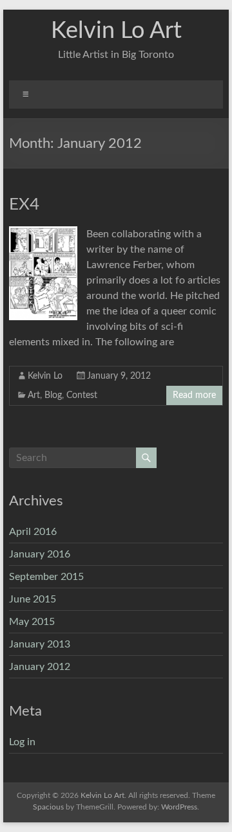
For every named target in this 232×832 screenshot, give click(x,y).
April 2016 (33, 532)
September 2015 (46, 577)
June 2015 (32, 599)
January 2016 (39, 554)
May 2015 (32, 622)
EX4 (24, 204)
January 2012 (39, 667)
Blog (53, 395)
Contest (81, 395)
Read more (194, 395)
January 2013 (39, 644)
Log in (22, 742)
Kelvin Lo (45, 376)
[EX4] (43, 233)
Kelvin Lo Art (116, 30)
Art (34, 395)
